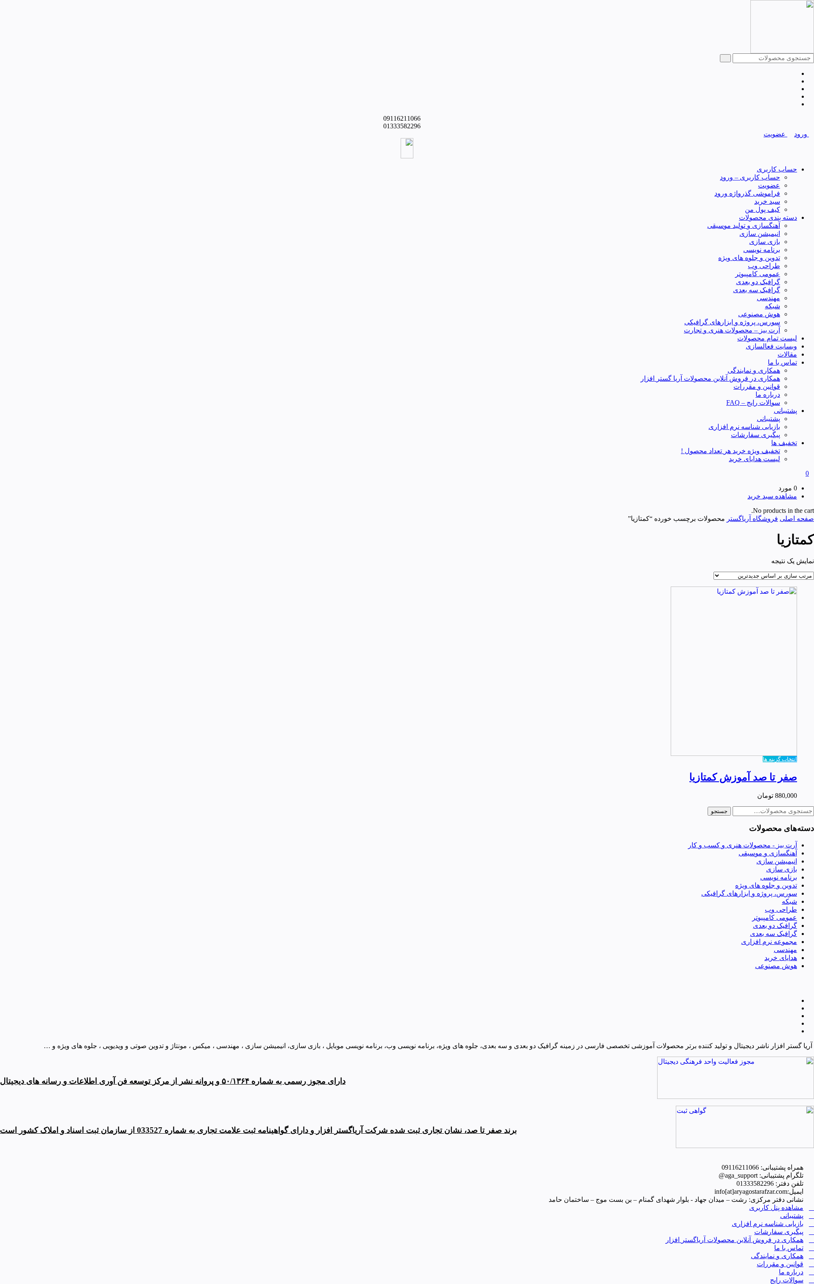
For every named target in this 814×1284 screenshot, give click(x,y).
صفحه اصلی (797, 518)
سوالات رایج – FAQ (753, 402)
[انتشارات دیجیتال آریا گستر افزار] (782, 51)
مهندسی (768, 298)
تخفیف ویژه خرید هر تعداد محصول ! (730, 450)
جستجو (719, 811)
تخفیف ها (784, 442)
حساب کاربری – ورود (750, 177)
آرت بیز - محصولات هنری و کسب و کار (742, 845)
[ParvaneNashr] (735, 1096)
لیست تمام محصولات (767, 338)
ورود (801, 134)
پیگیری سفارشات (755, 434)
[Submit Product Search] (725, 58)
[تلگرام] (794, 73)
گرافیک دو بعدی (758, 281)
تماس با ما (782, 362)
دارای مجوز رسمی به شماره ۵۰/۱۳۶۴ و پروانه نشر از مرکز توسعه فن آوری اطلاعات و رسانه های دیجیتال (173, 1080)
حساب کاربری (777, 169)
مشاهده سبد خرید (772, 496)
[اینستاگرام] (794, 81)
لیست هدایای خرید (754, 458)
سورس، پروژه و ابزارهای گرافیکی (732, 322)
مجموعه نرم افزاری (769, 941)
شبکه (772, 306)
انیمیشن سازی (759, 233)
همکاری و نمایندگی (754, 370)
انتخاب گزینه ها (780, 759)
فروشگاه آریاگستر (752, 518)
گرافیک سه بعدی (756, 289)
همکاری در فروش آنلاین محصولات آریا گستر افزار (710, 378)
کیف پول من (762, 209)
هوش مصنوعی (759, 314)
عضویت (775, 134)
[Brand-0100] (745, 1145)
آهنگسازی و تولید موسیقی (743, 225)
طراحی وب (764, 265)
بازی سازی (764, 241)
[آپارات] (794, 96)
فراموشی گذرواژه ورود (747, 193)
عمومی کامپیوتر (757, 273)
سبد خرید (767, 201)
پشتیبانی (785, 410)
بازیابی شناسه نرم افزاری (744, 426)
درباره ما (767, 394)
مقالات (787, 354)
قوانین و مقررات (756, 386)
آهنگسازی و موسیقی (768, 853)
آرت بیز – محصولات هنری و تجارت (732, 330)
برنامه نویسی (761, 249)
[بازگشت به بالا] (811, 979)
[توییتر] (794, 88)
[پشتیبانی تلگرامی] (794, 104)
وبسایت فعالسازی (771, 346)
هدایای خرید (780, 957)
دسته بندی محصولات (768, 217)
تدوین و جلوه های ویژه (749, 257)
